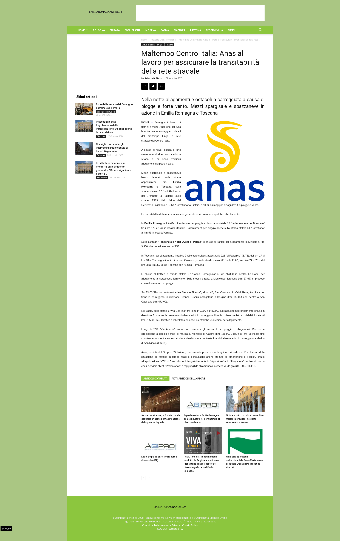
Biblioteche (102, 177)
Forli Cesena (132, 30)
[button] (260, 30)
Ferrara (115, 30)
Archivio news (161, 525)
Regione (169, 45)
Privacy (176, 525)
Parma (165, 30)
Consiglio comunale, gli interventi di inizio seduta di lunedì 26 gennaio (112, 148)
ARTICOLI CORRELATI (155, 378)
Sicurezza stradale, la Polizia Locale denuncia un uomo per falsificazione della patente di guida (160, 419)
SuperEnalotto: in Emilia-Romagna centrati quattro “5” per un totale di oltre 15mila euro (202, 419)
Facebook (173, 528)
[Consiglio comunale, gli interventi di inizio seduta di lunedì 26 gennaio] (84, 148)
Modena (150, 30)
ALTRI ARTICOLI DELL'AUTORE (188, 378)
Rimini (231, 30)
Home (81, 30)
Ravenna (195, 30)
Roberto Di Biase (153, 78)
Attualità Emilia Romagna (163, 39)
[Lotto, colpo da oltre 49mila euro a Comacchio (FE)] (160, 440)
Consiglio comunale (106, 112)
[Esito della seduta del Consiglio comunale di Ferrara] (84, 109)
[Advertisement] (200, 13)
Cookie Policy (190, 525)
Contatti (146, 525)
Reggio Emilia (214, 30)
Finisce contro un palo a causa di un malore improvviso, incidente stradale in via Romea (245, 419)
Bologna (99, 30)
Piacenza (179, 30)
